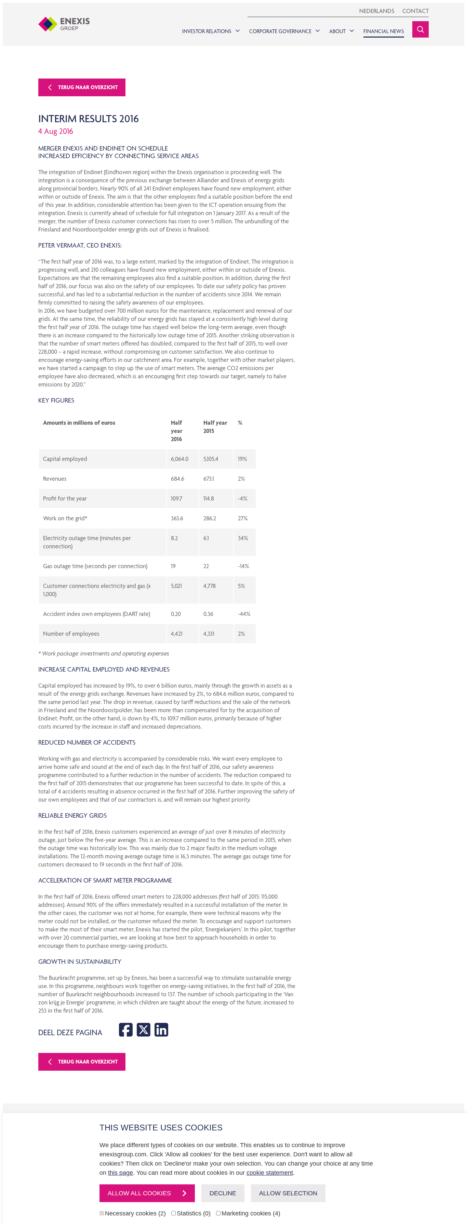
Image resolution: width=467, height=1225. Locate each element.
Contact (415, 10)
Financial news (383, 31)
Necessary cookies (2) (135, 1213)
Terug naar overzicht (88, 87)
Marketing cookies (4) (251, 1213)
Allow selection (288, 1193)
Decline (223, 1193)
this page (120, 1172)
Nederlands (376, 10)
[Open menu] (236, 29)
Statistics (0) (194, 1213)
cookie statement (269, 1172)
